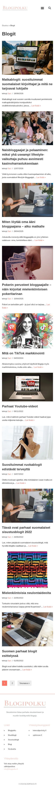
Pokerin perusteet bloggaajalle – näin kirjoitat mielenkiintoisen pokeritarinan (26, 289)
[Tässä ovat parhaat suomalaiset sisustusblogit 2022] (27, 506)
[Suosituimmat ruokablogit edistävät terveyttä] (27, 443)
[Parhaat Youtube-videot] (27, 387)
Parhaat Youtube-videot (20, 406)
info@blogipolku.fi (11, 769)
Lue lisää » (36, 105)
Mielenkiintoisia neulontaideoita (26, 593)
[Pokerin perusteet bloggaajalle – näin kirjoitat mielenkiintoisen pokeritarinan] (27, 263)
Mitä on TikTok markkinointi (23, 353)
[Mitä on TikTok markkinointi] (27, 330)
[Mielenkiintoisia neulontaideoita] (27, 569)
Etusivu (5, 25)
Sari (9, 93)
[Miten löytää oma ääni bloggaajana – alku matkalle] (27, 200)
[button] (42, 8)
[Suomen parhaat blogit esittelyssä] (27, 629)
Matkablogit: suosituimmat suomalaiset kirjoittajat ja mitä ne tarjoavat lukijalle (27, 84)
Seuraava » (24, 683)
